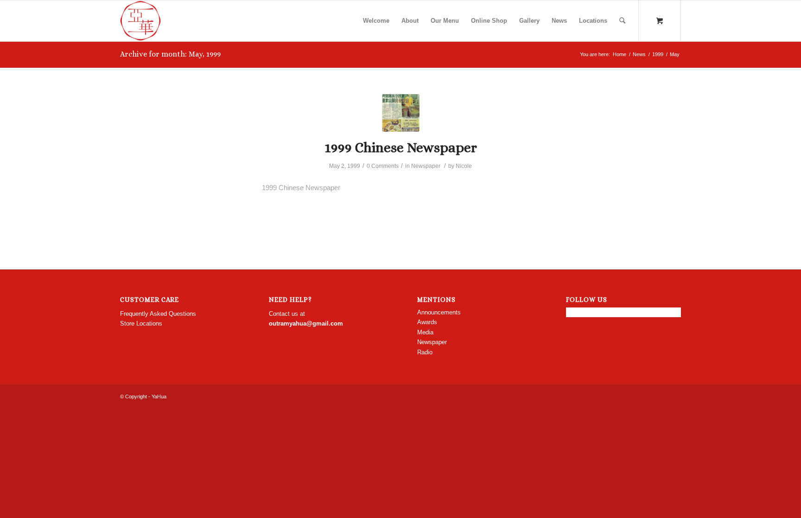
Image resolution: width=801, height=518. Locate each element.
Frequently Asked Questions (158, 313)
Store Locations (141, 323)
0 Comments (383, 166)
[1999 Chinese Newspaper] (401, 113)
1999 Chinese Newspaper (400, 147)
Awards (427, 322)
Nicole (464, 166)
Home (619, 54)
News (639, 54)
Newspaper (425, 166)
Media (425, 332)
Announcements (439, 312)
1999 (657, 54)
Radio (424, 352)
